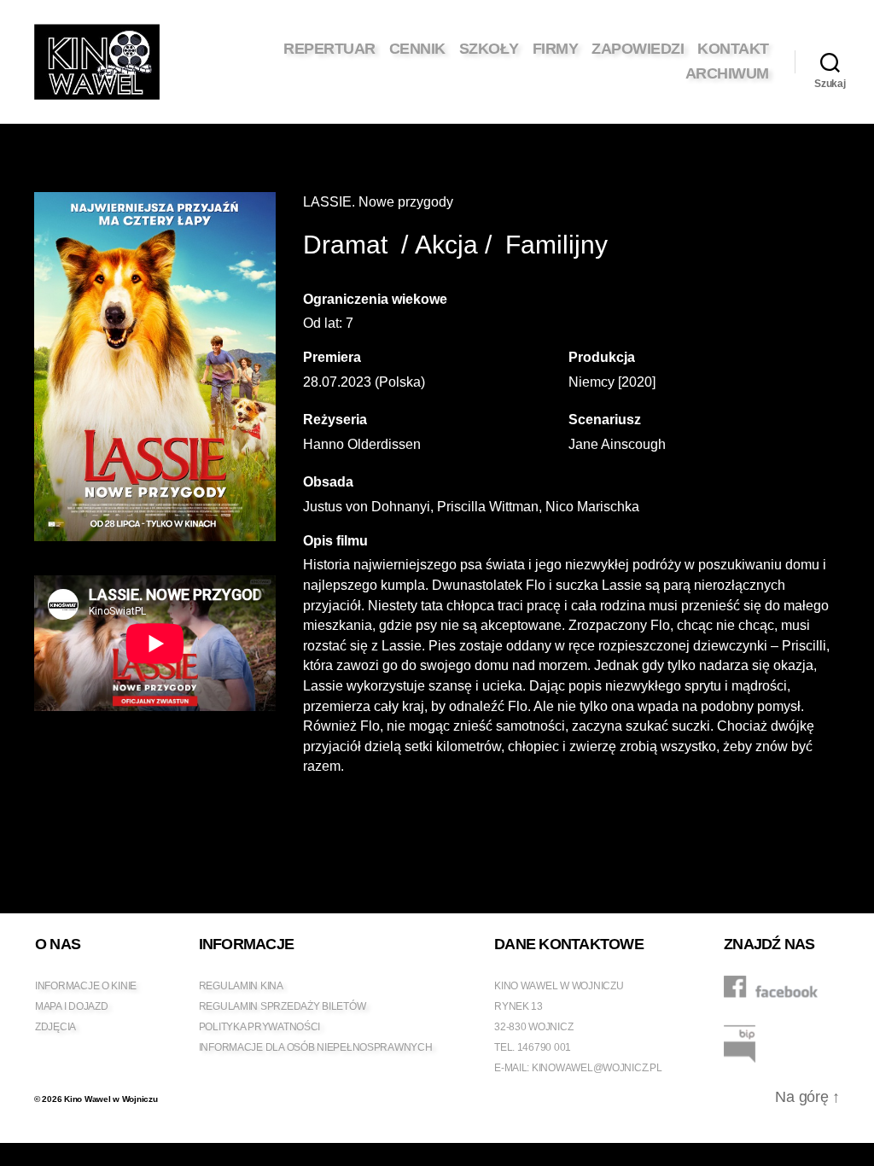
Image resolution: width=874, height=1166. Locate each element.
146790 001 (544, 1047)
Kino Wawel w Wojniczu (110, 1099)
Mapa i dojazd (71, 1006)
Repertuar (329, 48)
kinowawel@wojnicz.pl (597, 1068)
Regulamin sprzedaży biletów (282, 1006)
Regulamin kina (241, 986)
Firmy (556, 48)
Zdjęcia (55, 1027)
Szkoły (489, 48)
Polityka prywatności (260, 1027)
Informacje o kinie (86, 986)
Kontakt (733, 48)
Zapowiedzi (637, 48)
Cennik (417, 48)
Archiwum (727, 73)
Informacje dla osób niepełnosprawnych (316, 1047)
